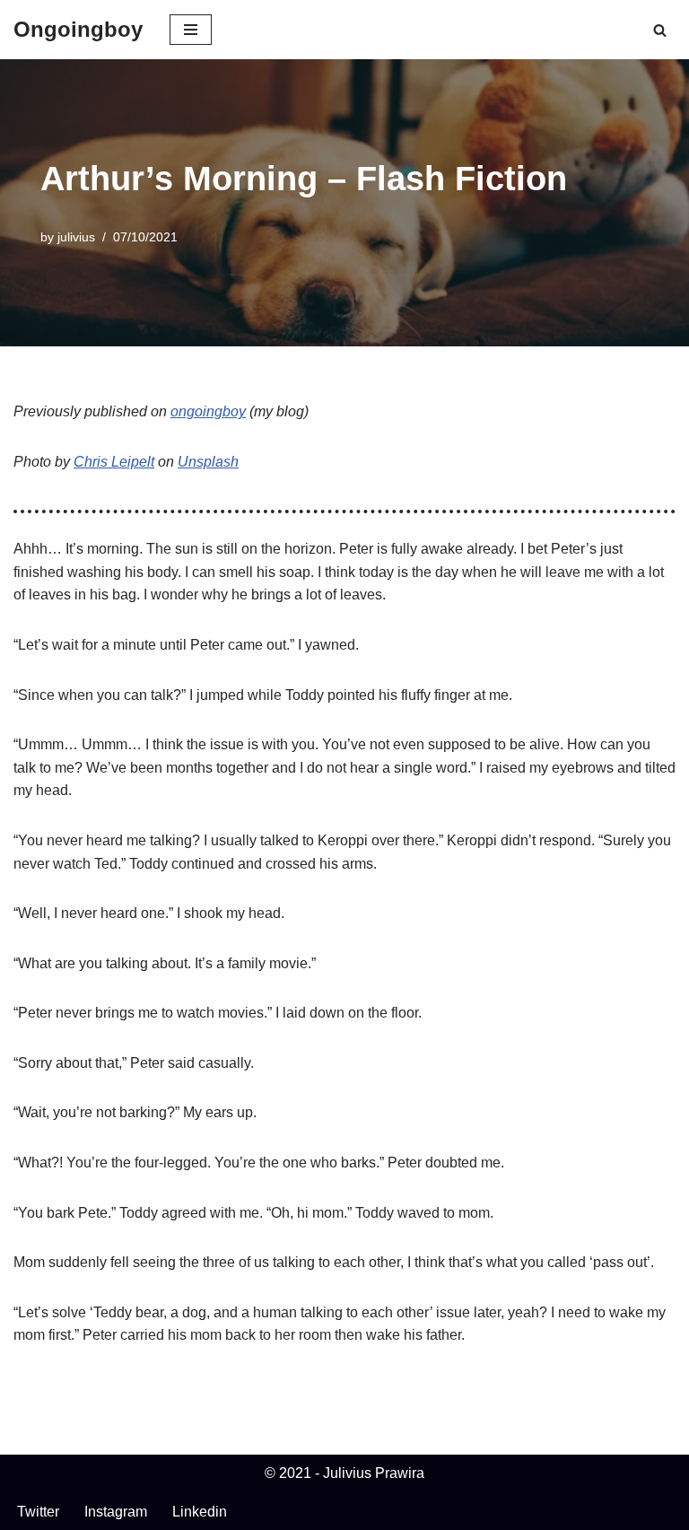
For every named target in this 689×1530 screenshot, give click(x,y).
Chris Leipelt (114, 461)
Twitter (38, 1511)
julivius (76, 237)
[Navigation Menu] (191, 29)
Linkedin (199, 1511)
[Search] (660, 30)
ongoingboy (208, 411)
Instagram (115, 1511)
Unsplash (208, 461)
